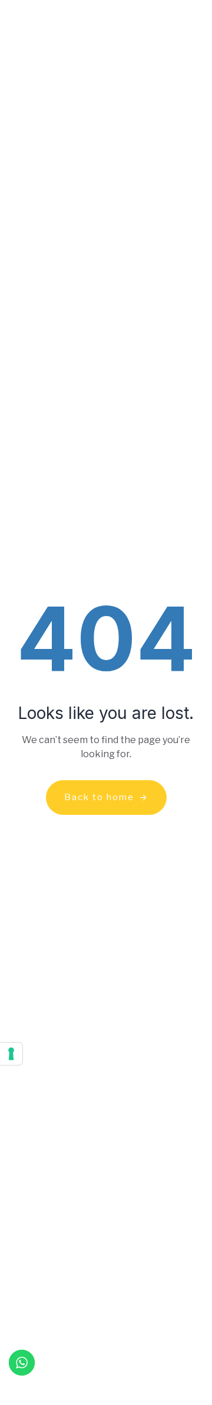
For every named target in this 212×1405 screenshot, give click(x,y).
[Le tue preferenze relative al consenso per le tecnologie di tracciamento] (11, 1054)
